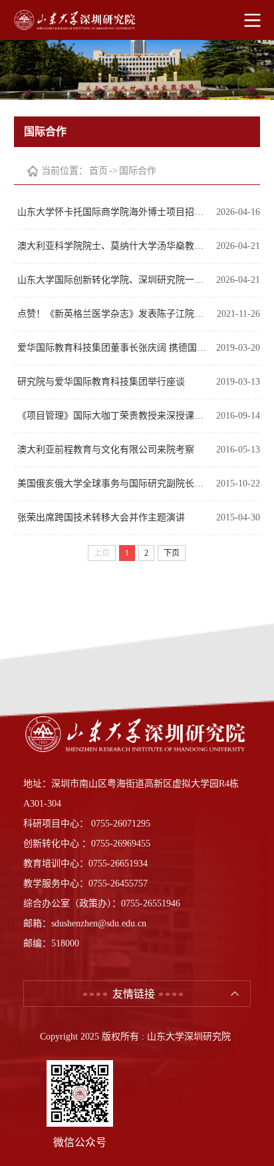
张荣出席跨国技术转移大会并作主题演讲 (101, 517)
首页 (98, 171)
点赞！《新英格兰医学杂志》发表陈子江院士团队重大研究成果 (113, 314)
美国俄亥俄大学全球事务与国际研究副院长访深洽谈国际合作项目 (113, 483)
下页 (172, 553)
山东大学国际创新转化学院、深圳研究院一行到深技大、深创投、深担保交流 (113, 280)
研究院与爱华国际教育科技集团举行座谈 (101, 382)
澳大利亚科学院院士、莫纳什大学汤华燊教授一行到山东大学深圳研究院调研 (113, 246)
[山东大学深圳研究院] (137, 20)
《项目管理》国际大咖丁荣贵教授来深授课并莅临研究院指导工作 (113, 416)
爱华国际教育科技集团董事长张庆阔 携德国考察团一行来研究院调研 (113, 348)
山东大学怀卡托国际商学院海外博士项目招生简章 (113, 212)
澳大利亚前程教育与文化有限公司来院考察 (105, 450)
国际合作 (137, 171)
